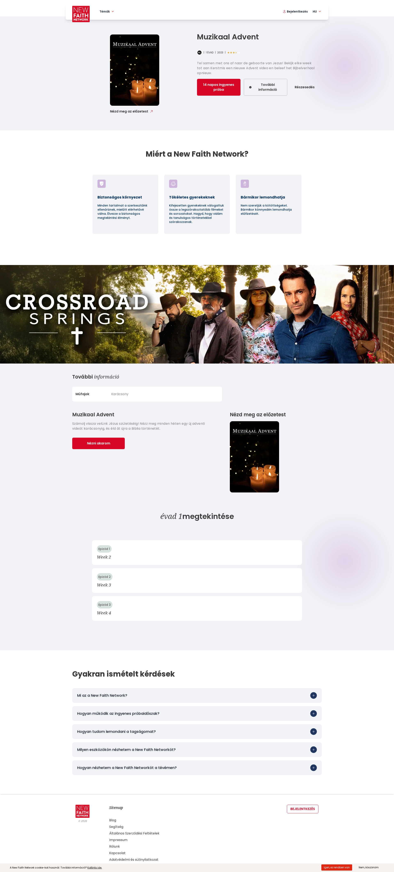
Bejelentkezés (302, 809)
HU (315, 11)
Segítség (116, 826)
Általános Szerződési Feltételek (134, 833)
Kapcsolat (117, 853)
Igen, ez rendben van (337, 867)
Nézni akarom (98, 443)
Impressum (118, 840)
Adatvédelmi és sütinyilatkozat (133, 859)
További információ (267, 87)
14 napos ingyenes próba (218, 87)
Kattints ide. (94, 867)
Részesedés (305, 87)
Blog (112, 820)
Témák (105, 11)
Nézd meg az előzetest (129, 111)
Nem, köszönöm (369, 867)
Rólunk (114, 846)
